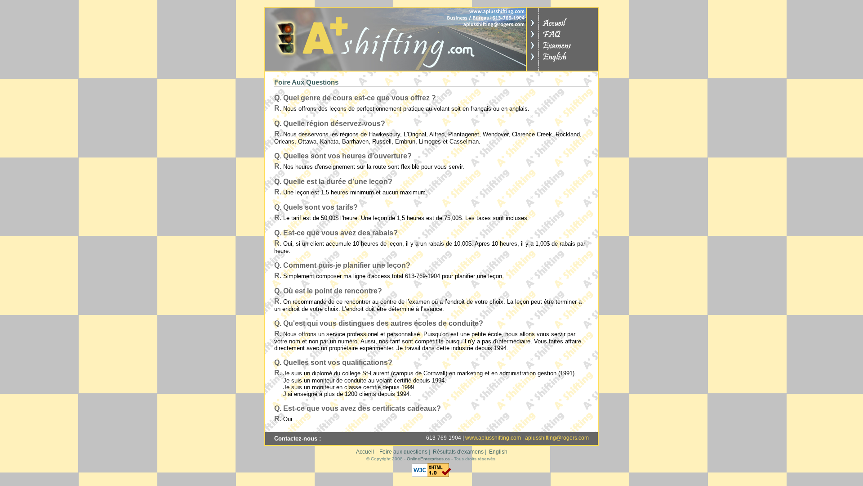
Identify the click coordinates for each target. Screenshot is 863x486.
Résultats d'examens (458, 451)
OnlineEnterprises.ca (428, 458)
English (498, 451)
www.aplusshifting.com (493, 438)
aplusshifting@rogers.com (557, 438)
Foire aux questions (403, 451)
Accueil (365, 451)
